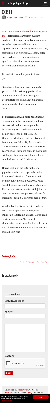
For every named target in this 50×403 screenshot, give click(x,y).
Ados (40, 397)
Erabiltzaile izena (14, 301)
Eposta (9, 311)
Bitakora (8, 392)
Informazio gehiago (7, 401)
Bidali (8, 373)
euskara (30, 262)
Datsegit (7, 256)
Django (30, 392)
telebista (42, 262)
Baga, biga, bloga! (19, 3)
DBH (4, 35)
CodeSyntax (22, 390)
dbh (20, 262)
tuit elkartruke (25, 31)
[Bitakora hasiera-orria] (3, 3)
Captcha (9, 356)
